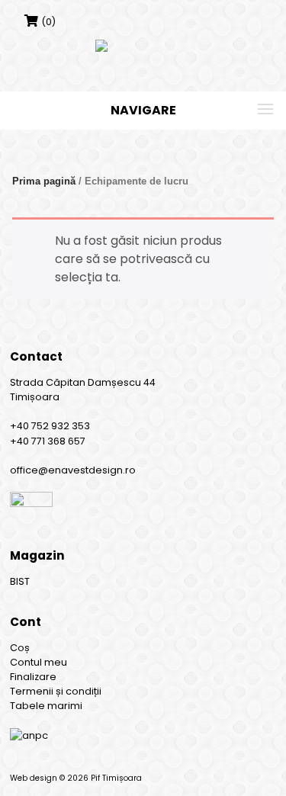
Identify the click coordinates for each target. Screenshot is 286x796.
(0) (48, 21)
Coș (20, 647)
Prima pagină (44, 181)
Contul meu (38, 662)
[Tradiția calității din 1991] (143, 46)
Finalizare (33, 676)
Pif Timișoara (116, 778)
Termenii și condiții (55, 691)
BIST (20, 581)
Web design (33, 778)
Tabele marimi (46, 706)
